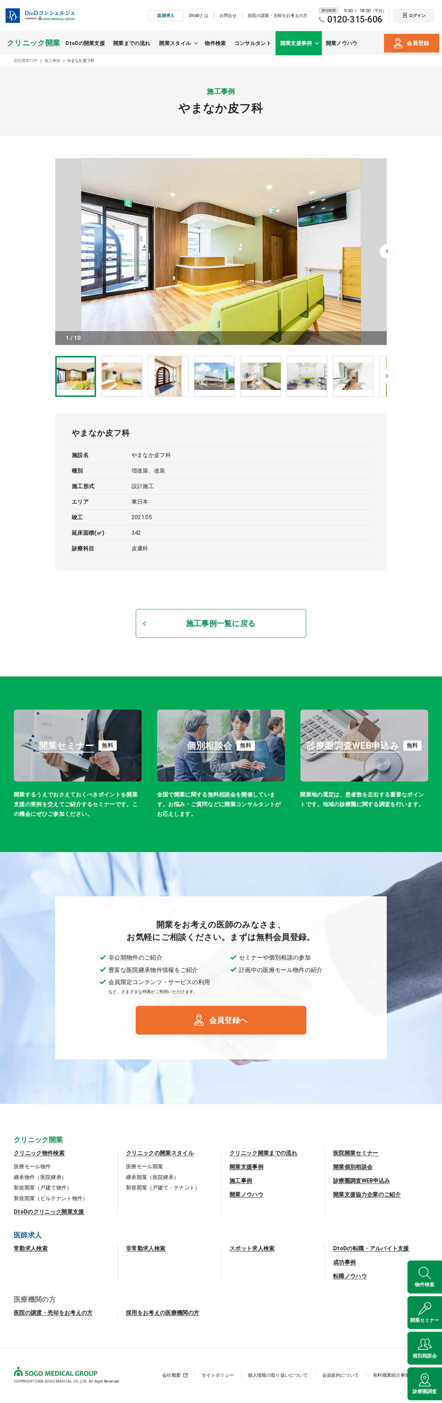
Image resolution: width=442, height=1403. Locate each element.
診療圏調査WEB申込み (361, 1180)
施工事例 (241, 1180)
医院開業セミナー (355, 1153)
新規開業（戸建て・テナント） (163, 1188)
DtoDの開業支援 (85, 43)
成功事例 (344, 1262)
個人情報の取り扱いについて (278, 1375)
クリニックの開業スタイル (160, 1153)
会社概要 (171, 1375)
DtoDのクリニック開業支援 (49, 1211)
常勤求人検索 (31, 1248)
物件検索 (215, 43)
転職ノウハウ (350, 1276)
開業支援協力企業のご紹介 (367, 1194)
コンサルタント (252, 43)
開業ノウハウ (342, 43)
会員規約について (340, 1375)
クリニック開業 (33, 43)
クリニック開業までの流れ (263, 1153)
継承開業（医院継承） (152, 1177)
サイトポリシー (218, 1375)
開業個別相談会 (353, 1166)
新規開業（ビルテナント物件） (51, 1198)
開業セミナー (424, 1320)
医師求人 (165, 15)
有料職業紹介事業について (400, 1375)
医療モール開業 (144, 1166)
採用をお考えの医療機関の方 (162, 1312)
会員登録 (418, 43)
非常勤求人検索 (145, 1248)
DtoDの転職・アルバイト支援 (371, 1248)
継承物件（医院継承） (40, 1177)
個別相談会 (425, 1355)
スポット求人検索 (252, 1248)
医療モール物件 (32, 1166)
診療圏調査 (425, 1391)
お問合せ (228, 15)
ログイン (417, 15)
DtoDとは (198, 15)
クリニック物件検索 (39, 1153)
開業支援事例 (246, 1166)
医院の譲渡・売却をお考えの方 (277, 15)
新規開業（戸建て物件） (43, 1188)
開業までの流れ (131, 43)
